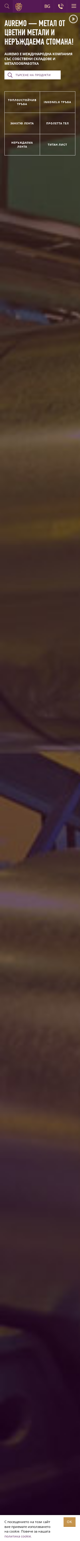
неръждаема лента (22, 144)
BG (47, 6)
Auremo (19, 7)
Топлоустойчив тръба (22, 102)
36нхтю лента (22, 123)
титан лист (57, 145)
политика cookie (17, 1536)
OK (69, 1522)
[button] (73, 19)
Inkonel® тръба (57, 102)
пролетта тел (57, 123)
